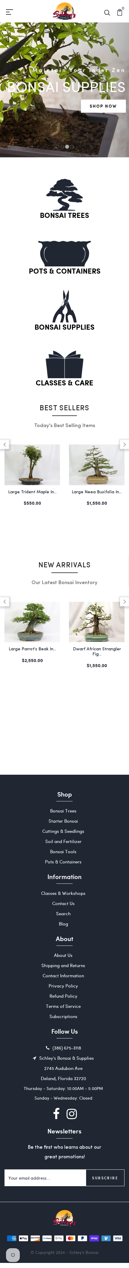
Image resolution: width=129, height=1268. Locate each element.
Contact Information (63, 975)
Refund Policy (63, 996)
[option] (64, 89)
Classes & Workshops (63, 893)
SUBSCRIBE (105, 1177)
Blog (63, 924)
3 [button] (67, 147)
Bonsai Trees (64, 216)
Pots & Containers (64, 271)
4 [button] (71, 147)
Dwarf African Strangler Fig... (97, 652)
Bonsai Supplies (64, 327)
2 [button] (62, 147)
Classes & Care (64, 383)
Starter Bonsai (63, 821)
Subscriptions (63, 1016)
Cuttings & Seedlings (63, 831)
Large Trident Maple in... (32, 492)
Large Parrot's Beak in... (32, 649)
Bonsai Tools (63, 851)
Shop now (103, 106)
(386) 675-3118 (66, 1048)
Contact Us (63, 903)
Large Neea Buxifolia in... (97, 492)
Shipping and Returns (63, 965)
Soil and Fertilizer (63, 841)
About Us (63, 955)
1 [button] (57, 147)
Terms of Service (63, 1006)
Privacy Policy (63, 986)
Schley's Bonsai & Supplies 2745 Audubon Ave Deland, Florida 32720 (66, 1068)
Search (63, 913)
